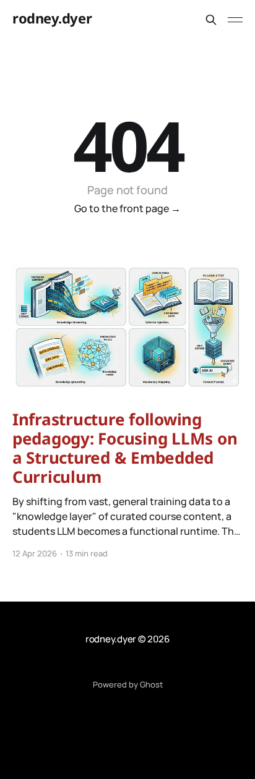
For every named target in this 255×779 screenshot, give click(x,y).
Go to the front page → (127, 208)
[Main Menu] (235, 20)
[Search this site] (211, 20)
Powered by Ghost (128, 684)
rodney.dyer (52, 18)
